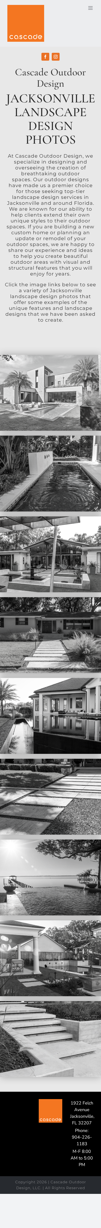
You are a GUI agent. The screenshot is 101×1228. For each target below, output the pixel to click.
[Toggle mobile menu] (91, 8)
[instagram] (56, 57)
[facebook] (45, 57)
